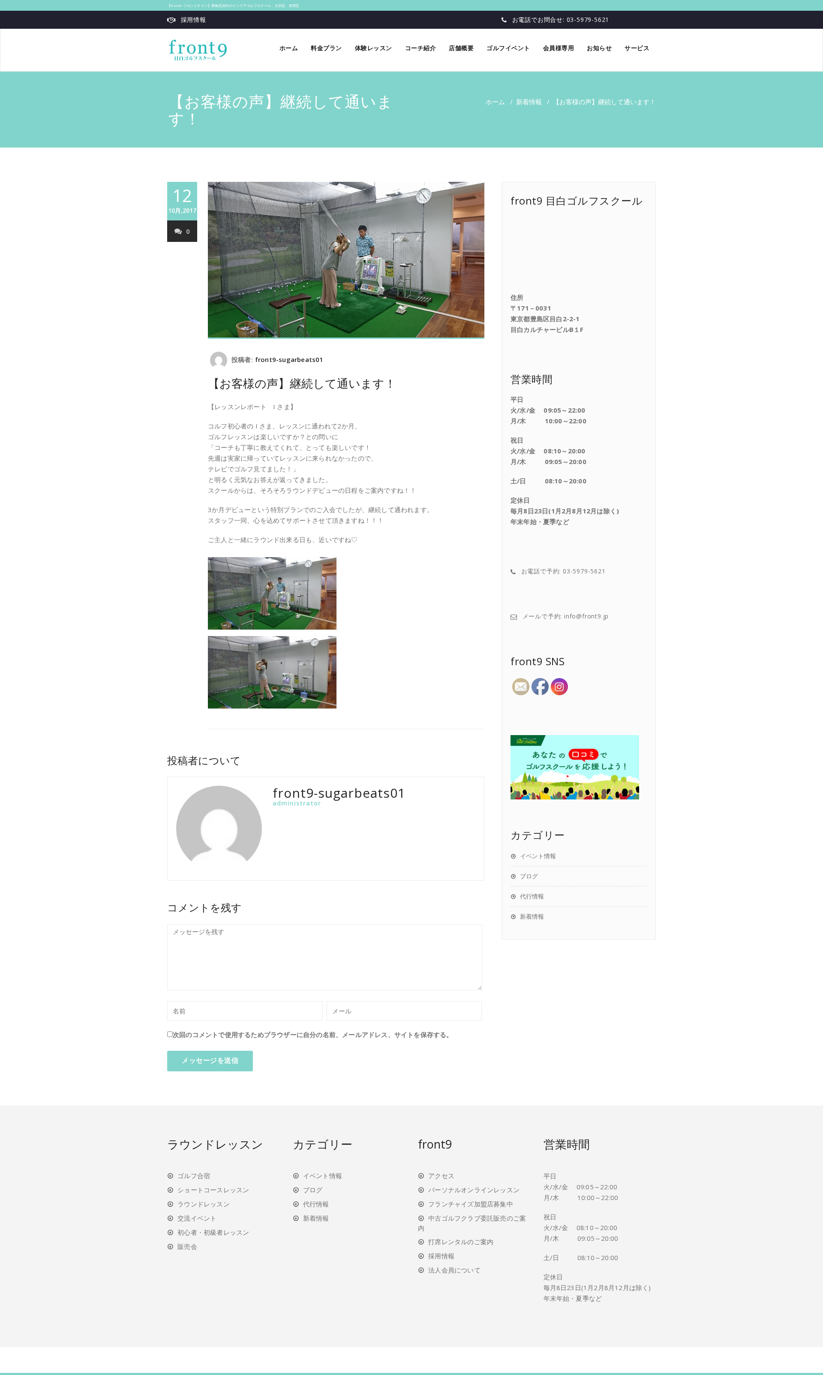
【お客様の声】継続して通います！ (302, 383)
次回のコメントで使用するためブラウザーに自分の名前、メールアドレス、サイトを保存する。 (313, 1034)
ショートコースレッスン (213, 1189)
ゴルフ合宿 (193, 1175)
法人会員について (454, 1270)
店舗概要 (461, 48)
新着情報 (529, 101)
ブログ (529, 876)
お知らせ (599, 48)
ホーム (288, 48)
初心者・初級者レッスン (213, 1232)
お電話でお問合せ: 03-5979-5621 (561, 19)
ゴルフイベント (508, 48)
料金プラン (326, 48)
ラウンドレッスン (203, 1204)
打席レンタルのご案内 (460, 1241)
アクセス (441, 1175)
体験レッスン (373, 48)
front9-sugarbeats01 (289, 359)
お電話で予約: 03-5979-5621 (563, 571)
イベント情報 (538, 856)
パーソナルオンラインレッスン (474, 1189)
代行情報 (532, 896)
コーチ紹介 (420, 48)
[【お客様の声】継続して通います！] (346, 260)
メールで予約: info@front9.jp (566, 616)
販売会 (187, 1246)
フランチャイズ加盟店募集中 (470, 1204)
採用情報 (193, 19)
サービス (637, 48)
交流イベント (196, 1218)
